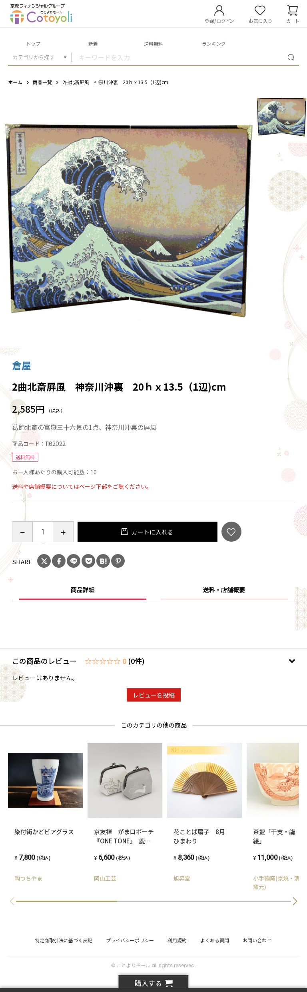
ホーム (15, 82)
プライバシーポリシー (130, 940)
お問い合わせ (257, 940)
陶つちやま (28, 878)
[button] (295, 901)
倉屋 (21, 365)
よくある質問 (214, 940)
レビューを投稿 (154, 695)
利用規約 (177, 940)
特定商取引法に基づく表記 (63, 940)
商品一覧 (42, 82)
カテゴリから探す (33, 57)
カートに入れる (151, 532)
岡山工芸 (105, 878)
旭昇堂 (181, 878)
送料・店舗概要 (224, 589)
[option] (128, 219)
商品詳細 (83, 589)
